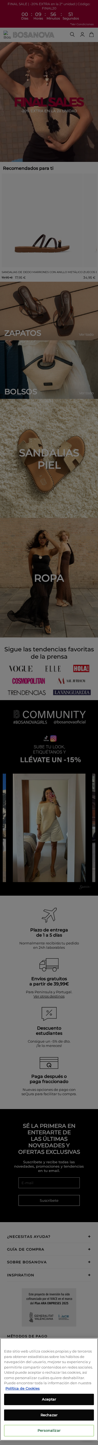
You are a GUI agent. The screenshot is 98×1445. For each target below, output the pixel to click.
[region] (49, 1389)
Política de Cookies (22, 1388)
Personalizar (49, 1430)
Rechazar (49, 1415)
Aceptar (49, 1399)
